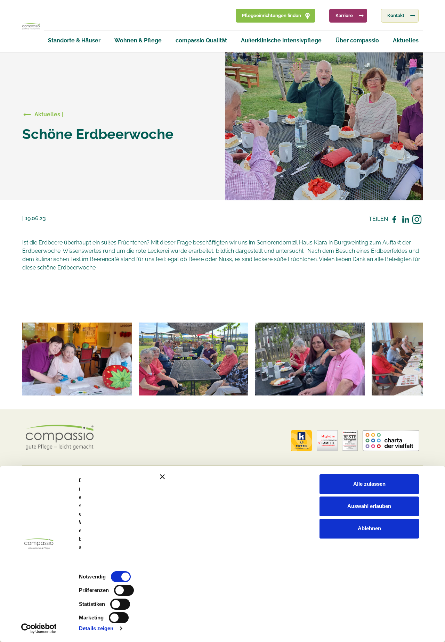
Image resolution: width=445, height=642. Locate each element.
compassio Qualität (201, 40)
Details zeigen (96, 628)
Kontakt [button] (395, 15)
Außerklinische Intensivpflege (281, 40)
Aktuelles (406, 40)
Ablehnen (369, 528)
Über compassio (357, 40)
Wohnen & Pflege (138, 40)
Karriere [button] (344, 15)
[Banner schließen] (298, 476)
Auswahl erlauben (369, 506)
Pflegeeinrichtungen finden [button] (271, 15)
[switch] (124, 590)
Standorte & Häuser (74, 40)
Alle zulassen (369, 484)
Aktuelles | (48, 114)
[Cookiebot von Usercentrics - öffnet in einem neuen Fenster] (38, 628)
